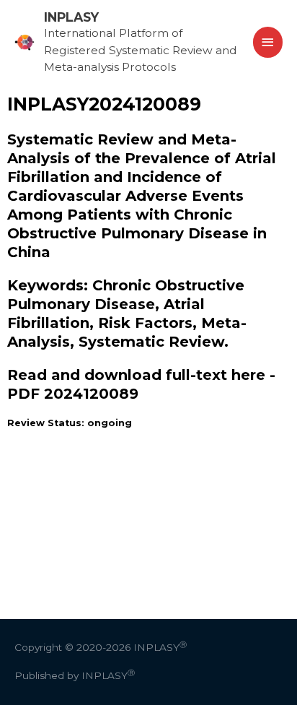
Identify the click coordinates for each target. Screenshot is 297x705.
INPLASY (71, 17)
